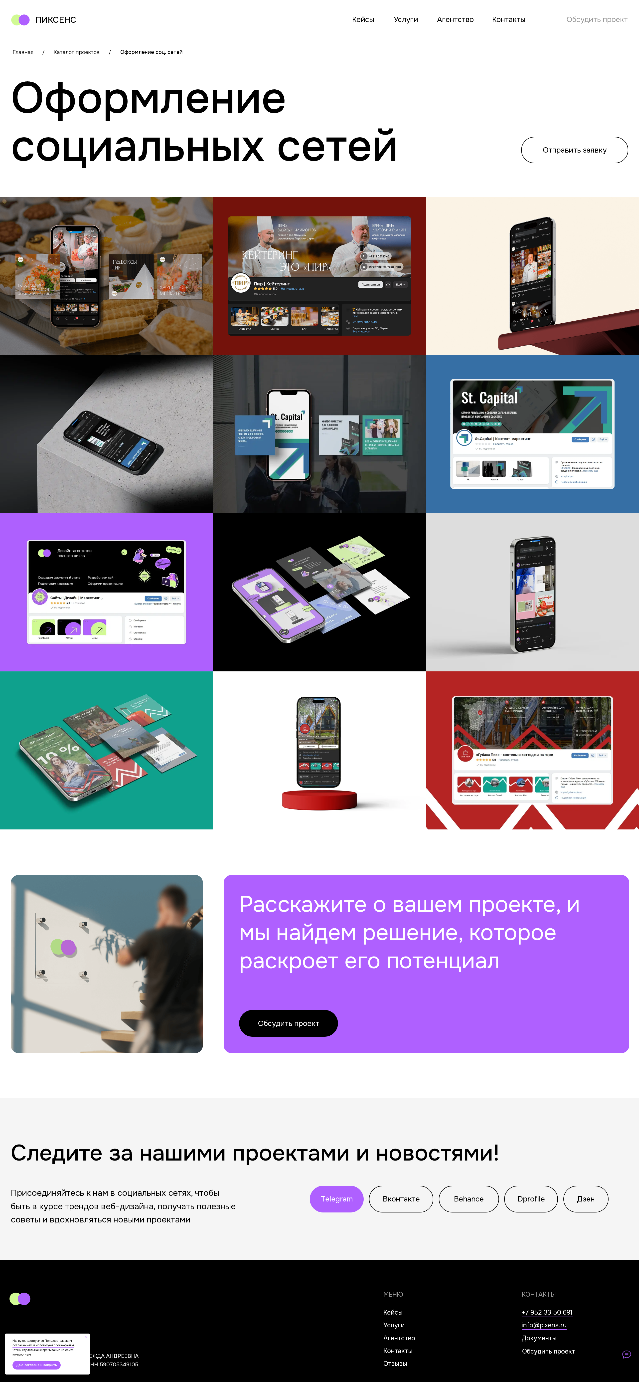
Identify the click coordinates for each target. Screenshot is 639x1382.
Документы (539, 1338)
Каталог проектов (77, 52)
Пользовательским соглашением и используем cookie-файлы (43, 1343)
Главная (23, 52)
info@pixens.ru (544, 1325)
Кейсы (363, 19)
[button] (574, 150)
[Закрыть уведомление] (86, 1337)
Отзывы (395, 1364)
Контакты (508, 19)
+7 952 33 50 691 (547, 1312)
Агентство (455, 19)
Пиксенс (55, 19)
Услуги (406, 19)
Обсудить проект (597, 19)
